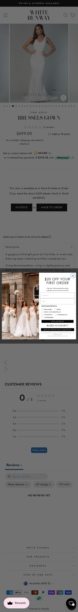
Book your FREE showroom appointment (57, 329)
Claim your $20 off (57, 321)
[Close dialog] (73, 275)
